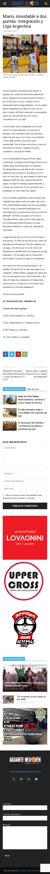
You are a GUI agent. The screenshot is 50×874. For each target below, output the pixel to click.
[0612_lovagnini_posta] (25, 559)
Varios (12, 10)
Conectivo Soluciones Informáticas (33, 870)
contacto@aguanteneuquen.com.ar (25, 771)
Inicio (5, 10)
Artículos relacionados (14, 389)
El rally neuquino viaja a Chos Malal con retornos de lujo (32, 412)
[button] (46, 3)
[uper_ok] (23, 600)
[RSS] (29, 779)
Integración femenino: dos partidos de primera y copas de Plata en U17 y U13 (14, 375)
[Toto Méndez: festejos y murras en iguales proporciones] (25, 678)
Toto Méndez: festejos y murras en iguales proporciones (24, 684)
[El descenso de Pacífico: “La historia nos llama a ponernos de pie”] (10, 426)
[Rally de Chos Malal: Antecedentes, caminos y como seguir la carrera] (10, 399)
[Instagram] (21, 779)
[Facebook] (14, 779)
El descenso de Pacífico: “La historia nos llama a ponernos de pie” (31, 425)
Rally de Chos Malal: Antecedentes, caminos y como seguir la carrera (31, 399)
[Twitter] (36, 779)
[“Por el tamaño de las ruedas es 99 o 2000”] (8, 699)
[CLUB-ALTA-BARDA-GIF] (25, 744)
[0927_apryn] (25, 650)
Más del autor (33, 389)
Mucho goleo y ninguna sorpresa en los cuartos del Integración (36, 374)
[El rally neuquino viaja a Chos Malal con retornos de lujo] (10, 413)
